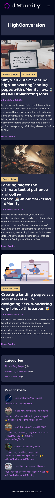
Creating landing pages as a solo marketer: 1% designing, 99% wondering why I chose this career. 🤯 (27, 301)
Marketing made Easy (17, 371)
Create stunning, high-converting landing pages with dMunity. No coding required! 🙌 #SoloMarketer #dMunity (24, 452)
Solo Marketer (28, 74)
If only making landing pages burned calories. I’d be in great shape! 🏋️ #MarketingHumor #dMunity (26, 415)
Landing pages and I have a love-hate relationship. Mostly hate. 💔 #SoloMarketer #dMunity (27, 471)
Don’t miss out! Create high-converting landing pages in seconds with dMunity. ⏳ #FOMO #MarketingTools (26, 433)
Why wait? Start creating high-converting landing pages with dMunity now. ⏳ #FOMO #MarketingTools (27, 87)
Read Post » (8, 136)
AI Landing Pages (10, 74)
